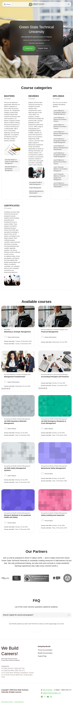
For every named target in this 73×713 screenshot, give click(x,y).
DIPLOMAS (58, 96)
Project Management (35, 187)
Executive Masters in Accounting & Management (11, 168)
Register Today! (43, 48)
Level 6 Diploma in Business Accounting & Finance (60, 161)
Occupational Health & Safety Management (35, 183)
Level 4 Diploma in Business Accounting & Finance (60, 119)
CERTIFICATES (11, 205)
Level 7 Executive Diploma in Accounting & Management (60, 168)
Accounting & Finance (35, 196)
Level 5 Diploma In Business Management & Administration (61, 133)
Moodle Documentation (45, 653)
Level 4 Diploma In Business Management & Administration (61, 184)
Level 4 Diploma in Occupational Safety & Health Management (60, 112)
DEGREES (33, 96)
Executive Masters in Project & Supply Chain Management (11, 161)
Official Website (48, 690)
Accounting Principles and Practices (55, 377)
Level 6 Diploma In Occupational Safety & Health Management (60, 154)
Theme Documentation (45, 650)
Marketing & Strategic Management (17, 332)
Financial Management (49, 332)
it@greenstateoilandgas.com (52, 693)
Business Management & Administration (36, 192)
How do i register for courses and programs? (18, 615)
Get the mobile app (19, 701)
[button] (11, 337)
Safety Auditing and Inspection (52, 515)
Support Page (42, 656)
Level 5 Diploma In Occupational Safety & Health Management (60, 140)
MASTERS (9, 96)
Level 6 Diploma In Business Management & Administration (61, 147)
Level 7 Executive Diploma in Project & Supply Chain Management (59, 176)
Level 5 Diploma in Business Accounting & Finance (60, 126)
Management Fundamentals (14, 377)
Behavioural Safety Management (53, 468)
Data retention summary (7, 701)
